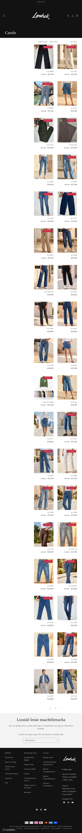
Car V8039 (50, 108)
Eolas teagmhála (56, 828)
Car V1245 (50, 365)
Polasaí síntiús (67, 828)
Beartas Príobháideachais (49, 777)
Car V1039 (74, 622)
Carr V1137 (73, 218)
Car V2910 (74, 292)
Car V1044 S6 (73, 586)
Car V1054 (50, 622)
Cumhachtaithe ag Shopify (33, 826)
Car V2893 (74, 512)
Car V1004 (50, 659)
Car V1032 (74, 696)
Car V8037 (50, 255)
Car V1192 (74, 71)
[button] (4, 16)
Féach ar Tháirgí (10, 762)
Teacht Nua (9, 757)
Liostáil (26, 774)
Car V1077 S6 (73, 549)
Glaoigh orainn (48, 757)
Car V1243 (74, 108)
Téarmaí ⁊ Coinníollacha (47, 784)
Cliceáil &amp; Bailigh (29, 759)
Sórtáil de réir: (43, 42)
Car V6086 (74, 255)
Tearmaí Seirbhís (17, 828)
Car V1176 (50, 549)
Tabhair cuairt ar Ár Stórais (30, 786)
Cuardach (8, 778)
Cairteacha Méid (30, 769)
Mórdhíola (27, 792)
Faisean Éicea (29, 764)
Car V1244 (74, 402)
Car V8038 (74, 475)
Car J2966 (51, 512)
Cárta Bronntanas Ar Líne (30, 779)
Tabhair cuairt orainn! (10, 768)
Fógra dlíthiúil (45, 828)
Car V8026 (74, 659)
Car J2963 (74, 181)
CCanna (46, 753)
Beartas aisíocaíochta (49, 826)
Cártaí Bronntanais (11, 774)
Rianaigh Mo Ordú (30, 753)
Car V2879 (50, 696)
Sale (6, 783)
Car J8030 (51, 475)
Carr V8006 (50, 71)
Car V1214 (74, 439)
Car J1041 (51, 218)
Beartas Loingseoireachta (49, 770)
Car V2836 (50, 328)
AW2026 (8, 753)
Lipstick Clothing (20, 826)
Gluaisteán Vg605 (48, 402)
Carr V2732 (50, 145)
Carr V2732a (73, 145)
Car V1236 (74, 365)
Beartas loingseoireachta (31, 828)
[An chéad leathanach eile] (61, 708)
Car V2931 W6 (49, 292)
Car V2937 (74, 328)
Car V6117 (50, 439)
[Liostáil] (56, 740)
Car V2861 (50, 586)
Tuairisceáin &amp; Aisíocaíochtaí (49, 763)
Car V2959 (50, 181)
